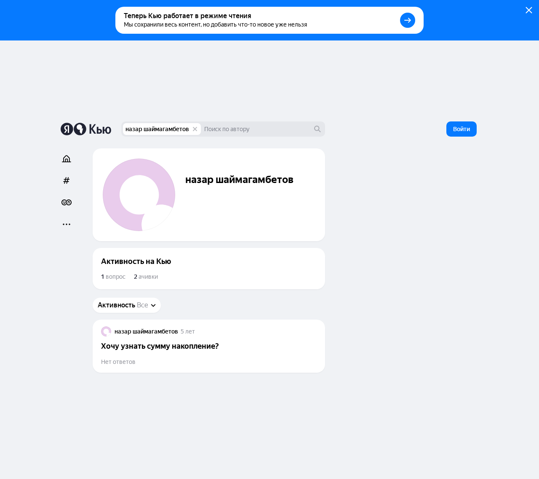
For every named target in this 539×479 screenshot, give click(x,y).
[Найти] (317, 129)
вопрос (113, 276)
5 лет (188, 331)
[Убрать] (195, 129)
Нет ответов (118, 361)
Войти (461, 129)
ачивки (146, 276)
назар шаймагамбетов (157, 129)
